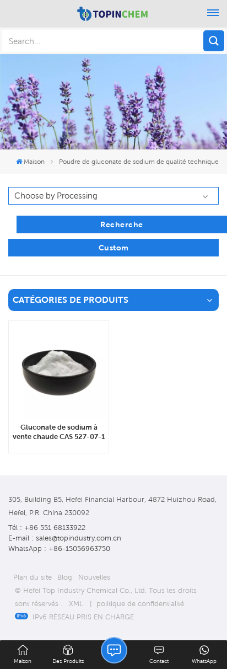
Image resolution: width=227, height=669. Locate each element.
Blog (64, 577)
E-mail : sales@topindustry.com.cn (64, 538)
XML (76, 604)
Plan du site (32, 577)
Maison (34, 161)
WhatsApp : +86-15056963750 (59, 548)
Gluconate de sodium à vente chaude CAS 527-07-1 (59, 432)
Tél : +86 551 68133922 (46, 527)
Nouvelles (94, 577)
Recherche (121, 224)
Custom (114, 247)
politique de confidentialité (140, 604)
